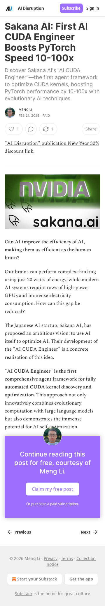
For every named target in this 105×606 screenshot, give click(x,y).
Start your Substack (37, 579)
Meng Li (25, 110)
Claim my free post (52, 489)
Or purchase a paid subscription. (52, 503)
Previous (23, 532)
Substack (23, 593)
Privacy (50, 558)
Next (85, 532)
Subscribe (71, 8)
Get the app (81, 579)
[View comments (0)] (31, 129)
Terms (67, 558)
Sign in (92, 8)
